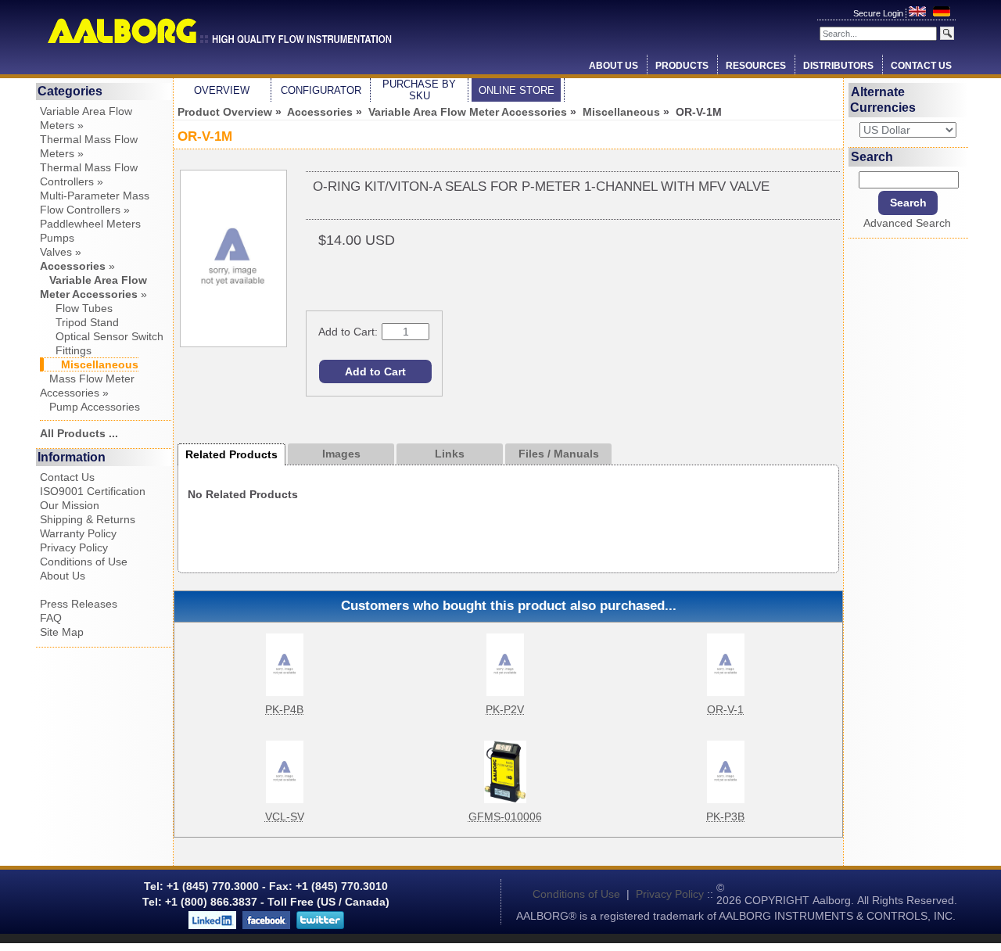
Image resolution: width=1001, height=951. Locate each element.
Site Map (62, 632)
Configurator (321, 90)
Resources (756, 65)
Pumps (57, 237)
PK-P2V (505, 709)
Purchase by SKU (419, 90)
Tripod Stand (79, 322)
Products (682, 65)
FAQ (51, 618)
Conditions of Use (83, 561)
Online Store (516, 90)
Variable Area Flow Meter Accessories (467, 112)
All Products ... (79, 433)
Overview (221, 90)
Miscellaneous (621, 112)
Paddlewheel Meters (90, 223)
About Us (613, 65)
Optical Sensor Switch (101, 336)
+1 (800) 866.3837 (211, 901)
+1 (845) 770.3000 (211, 886)
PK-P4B (284, 709)
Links (450, 453)
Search (872, 156)
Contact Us (921, 65)
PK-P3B (725, 816)
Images (341, 453)
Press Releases (78, 604)
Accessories (320, 112)
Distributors (838, 65)
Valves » (60, 252)
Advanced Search (907, 223)
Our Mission (69, 505)
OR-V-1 (725, 709)
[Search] (947, 33)
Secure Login (879, 13)
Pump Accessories (90, 406)
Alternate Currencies (883, 99)
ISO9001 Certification (92, 491)
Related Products (231, 454)
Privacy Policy (74, 547)
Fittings (65, 350)
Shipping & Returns (87, 519)
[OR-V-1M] (233, 343)
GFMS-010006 (505, 816)
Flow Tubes (76, 308)
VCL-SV (284, 816)
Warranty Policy (78, 533)
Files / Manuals (558, 453)
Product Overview (225, 112)
